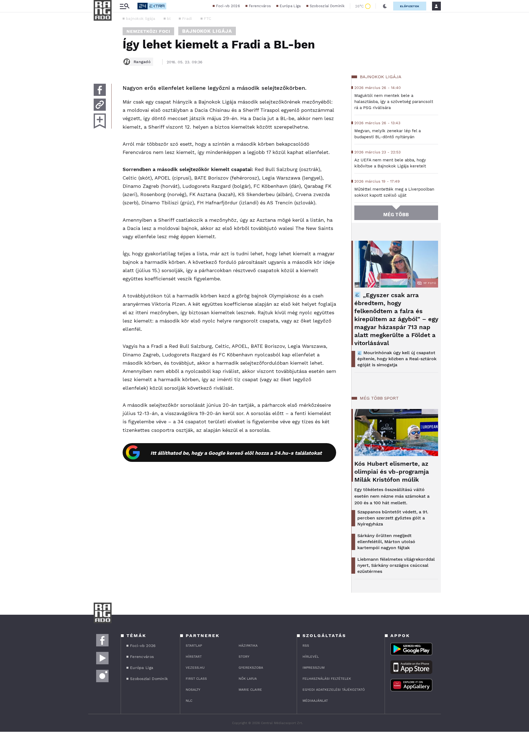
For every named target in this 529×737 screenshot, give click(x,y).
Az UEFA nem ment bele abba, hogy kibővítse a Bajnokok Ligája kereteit (390, 163)
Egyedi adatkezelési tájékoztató (334, 690)
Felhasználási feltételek (327, 679)
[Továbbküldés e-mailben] (100, 105)
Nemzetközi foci (148, 31)
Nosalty (193, 690)
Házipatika (248, 645)
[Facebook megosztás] (100, 90)
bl (169, 18)
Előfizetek (409, 6)
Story (244, 657)
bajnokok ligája (140, 18)
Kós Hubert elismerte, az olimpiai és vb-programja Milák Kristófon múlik (391, 471)
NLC (189, 701)
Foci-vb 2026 (228, 6)
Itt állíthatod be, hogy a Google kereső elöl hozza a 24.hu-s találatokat (236, 453)
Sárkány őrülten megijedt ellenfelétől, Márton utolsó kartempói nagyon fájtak (386, 541)
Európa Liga (290, 6)
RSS (306, 645)
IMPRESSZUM (314, 668)
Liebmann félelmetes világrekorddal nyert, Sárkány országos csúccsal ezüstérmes (396, 565)
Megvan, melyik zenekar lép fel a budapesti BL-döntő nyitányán (387, 133)
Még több (396, 214)
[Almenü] (124, 6)
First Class (196, 679)
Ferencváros (260, 6)
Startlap (194, 645)
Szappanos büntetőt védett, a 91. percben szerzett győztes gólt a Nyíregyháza (392, 518)
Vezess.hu (195, 668)
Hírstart (194, 657)
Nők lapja (248, 679)
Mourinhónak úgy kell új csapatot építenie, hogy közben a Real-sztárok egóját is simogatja (396, 358)
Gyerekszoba (251, 668)
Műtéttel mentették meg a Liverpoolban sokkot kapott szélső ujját (394, 192)
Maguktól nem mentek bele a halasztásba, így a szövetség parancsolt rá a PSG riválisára (393, 101)
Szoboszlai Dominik (327, 6)
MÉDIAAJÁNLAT (315, 701)
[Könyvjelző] (100, 121)
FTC (208, 18)
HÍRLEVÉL (311, 657)
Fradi (187, 18)
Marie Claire (250, 690)
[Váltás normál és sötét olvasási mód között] (385, 6)
